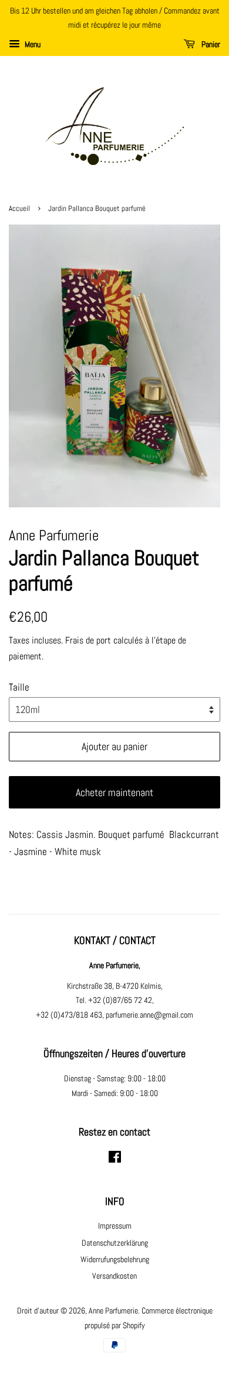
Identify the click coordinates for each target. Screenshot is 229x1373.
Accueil (19, 208)
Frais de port (88, 640)
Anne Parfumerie (113, 1310)
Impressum (115, 1225)
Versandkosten (114, 1275)
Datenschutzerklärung (115, 1242)
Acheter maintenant (114, 792)
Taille (19, 687)
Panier (210, 44)
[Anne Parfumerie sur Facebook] (115, 1159)
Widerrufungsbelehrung (114, 1259)
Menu (32, 44)
